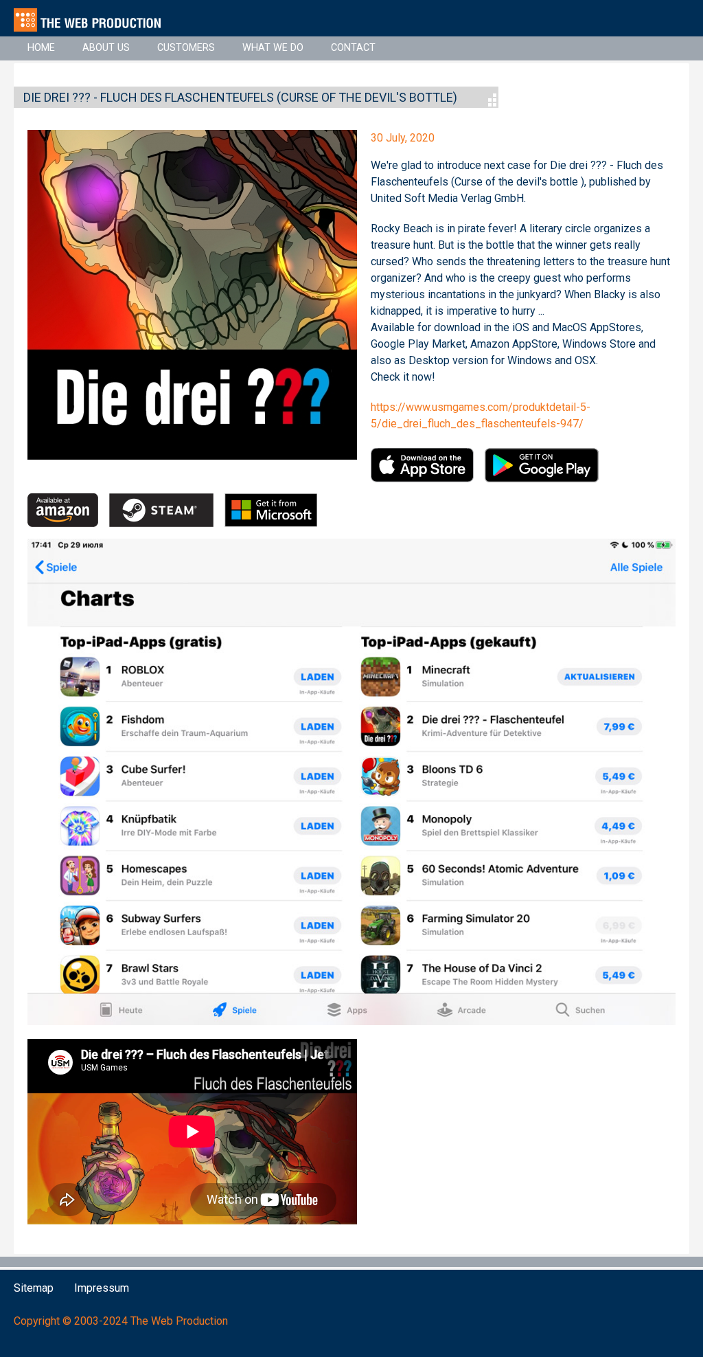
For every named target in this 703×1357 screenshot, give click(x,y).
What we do (272, 48)
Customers (186, 48)
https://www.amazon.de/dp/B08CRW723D (62, 510)
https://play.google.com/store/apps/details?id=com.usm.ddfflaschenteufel (542, 465)
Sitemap (34, 1287)
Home (41, 48)
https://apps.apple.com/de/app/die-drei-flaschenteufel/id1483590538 (422, 465)
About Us (106, 48)
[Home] (93, 20)
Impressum (101, 1287)
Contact (353, 48)
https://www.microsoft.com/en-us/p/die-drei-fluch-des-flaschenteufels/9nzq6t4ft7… (270, 510)
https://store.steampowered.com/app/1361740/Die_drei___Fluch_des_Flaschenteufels (161, 510)
